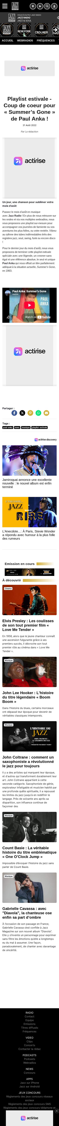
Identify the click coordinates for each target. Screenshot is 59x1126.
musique (26, 427)
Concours (29, 1072)
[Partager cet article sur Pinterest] (29, 414)
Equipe (29, 1020)
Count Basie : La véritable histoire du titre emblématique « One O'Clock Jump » (29, 852)
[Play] (4, 27)
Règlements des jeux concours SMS (29, 1104)
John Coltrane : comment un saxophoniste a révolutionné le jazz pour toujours (28, 761)
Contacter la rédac (29, 1048)
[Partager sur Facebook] (13, 414)
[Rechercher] (47, 6)
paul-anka (7, 427)
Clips (30, 1041)
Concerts (29, 1045)
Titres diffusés (29, 1027)
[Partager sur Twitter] (21, 414)
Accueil (7, 40)
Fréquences (46, 40)
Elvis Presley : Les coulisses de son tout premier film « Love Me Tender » (28, 625)
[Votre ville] (33, 6)
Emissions (29, 1023)
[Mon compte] (54, 6)
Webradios (25, 40)
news (17, 427)
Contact (29, 1016)
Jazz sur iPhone (29, 1082)
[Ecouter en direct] (40, 6)
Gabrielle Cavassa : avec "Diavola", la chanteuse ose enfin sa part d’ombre (27, 912)
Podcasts (29, 1058)
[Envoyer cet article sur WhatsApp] (37, 414)
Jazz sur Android (29, 1086)
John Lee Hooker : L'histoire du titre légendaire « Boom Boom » (27, 697)
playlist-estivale (39, 427)
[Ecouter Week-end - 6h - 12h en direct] (29, 571)
